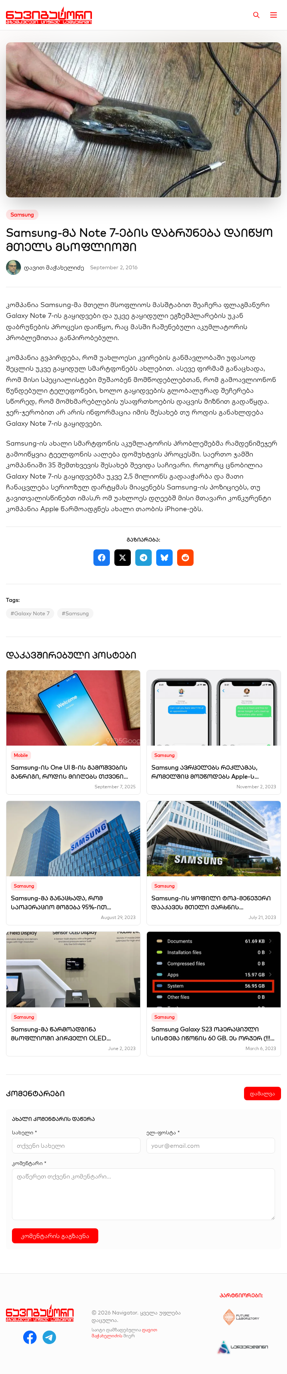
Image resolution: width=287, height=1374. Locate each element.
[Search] (256, 15)
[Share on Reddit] (185, 557)
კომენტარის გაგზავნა (55, 1236)
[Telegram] (49, 1337)
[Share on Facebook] (101, 557)
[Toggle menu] (273, 14)
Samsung (22, 214)
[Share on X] (122, 557)
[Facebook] (30, 1337)
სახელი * (24, 1132)
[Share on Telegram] (143, 557)
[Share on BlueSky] (164, 557)
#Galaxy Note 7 (30, 613)
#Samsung (75, 613)
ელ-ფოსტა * (163, 1132)
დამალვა (262, 1093)
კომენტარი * (29, 1163)
